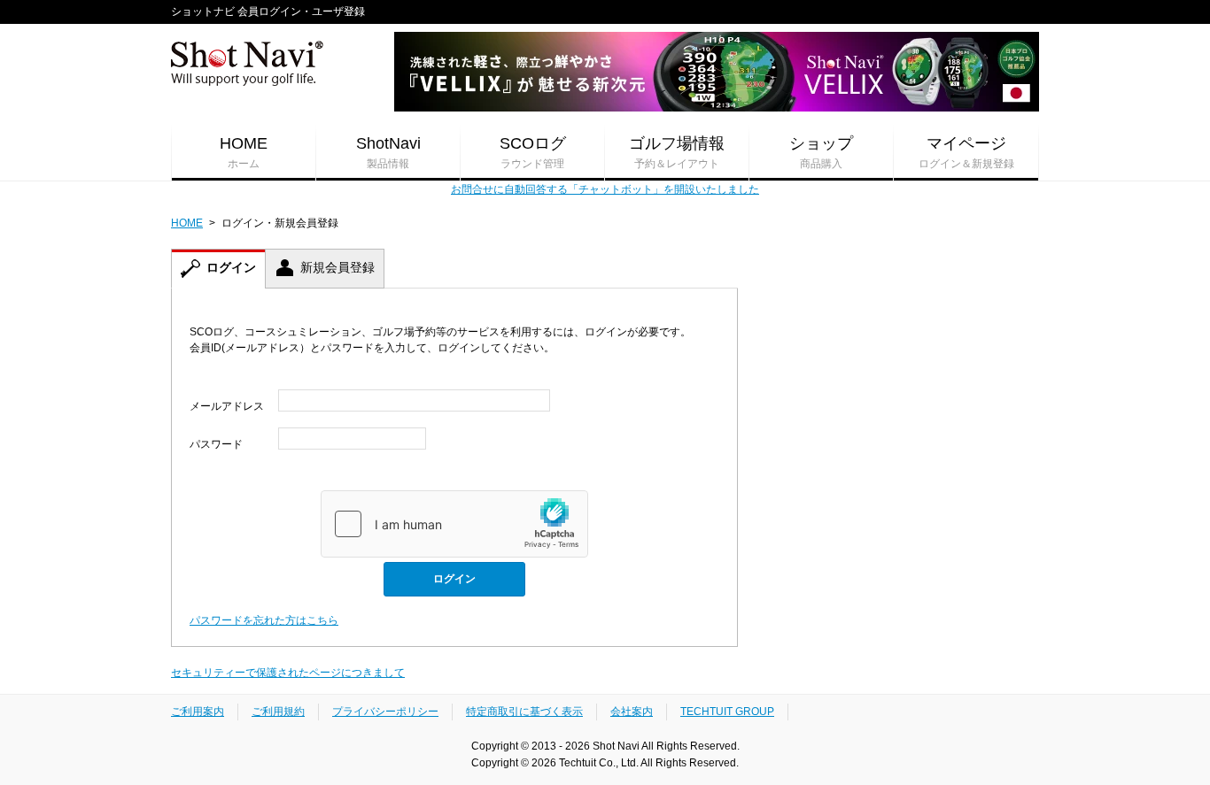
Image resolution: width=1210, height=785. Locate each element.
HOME (244, 152)
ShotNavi (388, 152)
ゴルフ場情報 (677, 152)
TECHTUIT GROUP (727, 711)
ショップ (821, 152)
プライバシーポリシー (385, 711)
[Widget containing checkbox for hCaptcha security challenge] (454, 524)
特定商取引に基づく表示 (524, 711)
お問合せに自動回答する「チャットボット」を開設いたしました (605, 189)
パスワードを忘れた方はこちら (264, 620)
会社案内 (631, 711)
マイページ (966, 152)
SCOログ (533, 152)
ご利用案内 (197, 711)
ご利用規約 (278, 711)
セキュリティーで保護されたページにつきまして (288, 672)
